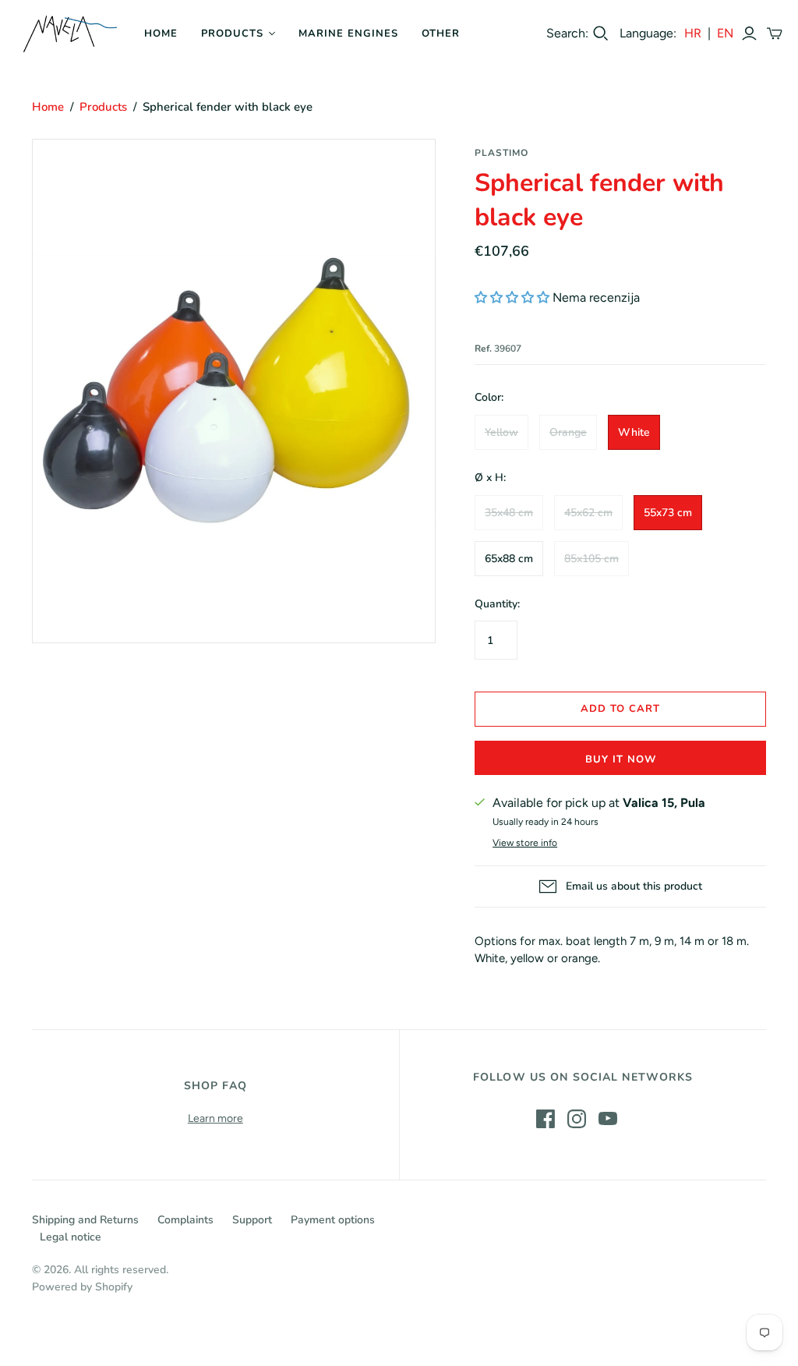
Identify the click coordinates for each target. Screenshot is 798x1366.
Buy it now (620, 759)
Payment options (333, 1219)
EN (725, 33)
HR (692, 33)
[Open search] (601, 33)
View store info (525, 842)
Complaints (185, 1219)
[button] (512, 297)
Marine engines (348, 34)
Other (441, 34)
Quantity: (497, 603)
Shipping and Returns (85, 1219)
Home (161, 34)
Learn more (215, 1118)
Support (252, 1219)
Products (232, 34)
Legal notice (70, 1237)
